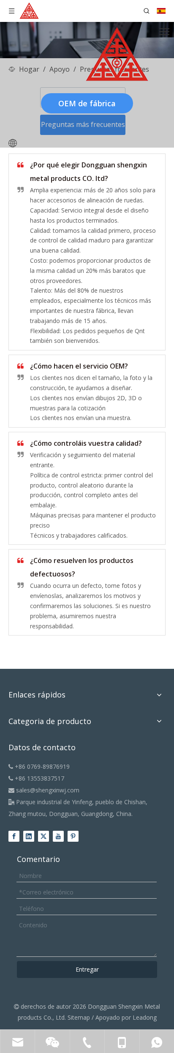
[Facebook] (13, 836)
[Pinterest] (73, 836)
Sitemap (79, 1017)
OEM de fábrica (87, 103)
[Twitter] (43, 836)
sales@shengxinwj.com (43, 790)
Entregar (87, 969)
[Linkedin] (28, 836)
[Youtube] (58, 836)
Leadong (145, 1017)
